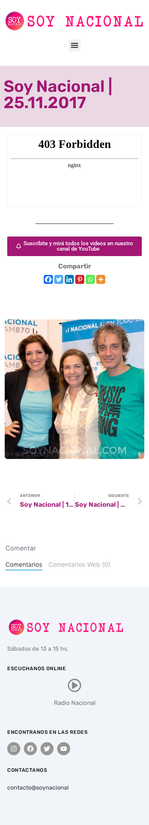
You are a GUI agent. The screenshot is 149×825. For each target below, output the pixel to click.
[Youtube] (63, 748)
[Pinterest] (79, 279)
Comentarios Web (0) (79, 564)
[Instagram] (13, 748)
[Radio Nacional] (74, 685)
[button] (75, 45)
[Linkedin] (69, 279)
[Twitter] (58, 279)
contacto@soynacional (38, 787)
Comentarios (23, 564)
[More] (100, 279)
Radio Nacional (74, 702)
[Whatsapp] (90, 279)
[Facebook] (48, 279)
